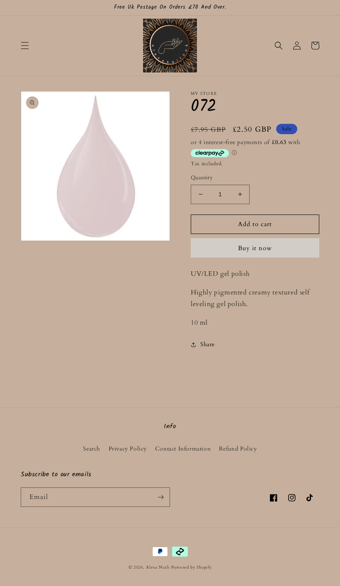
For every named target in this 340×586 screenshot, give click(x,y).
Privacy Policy (128, 449)
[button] (25, 45)
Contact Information (183, 449)
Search (91, 449)
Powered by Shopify (191, 567)
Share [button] (207, 344)
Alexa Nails (158, 567)
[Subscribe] (160, 497)
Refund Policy (238, 449)
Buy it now (255, 248)
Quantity (202, 177)
